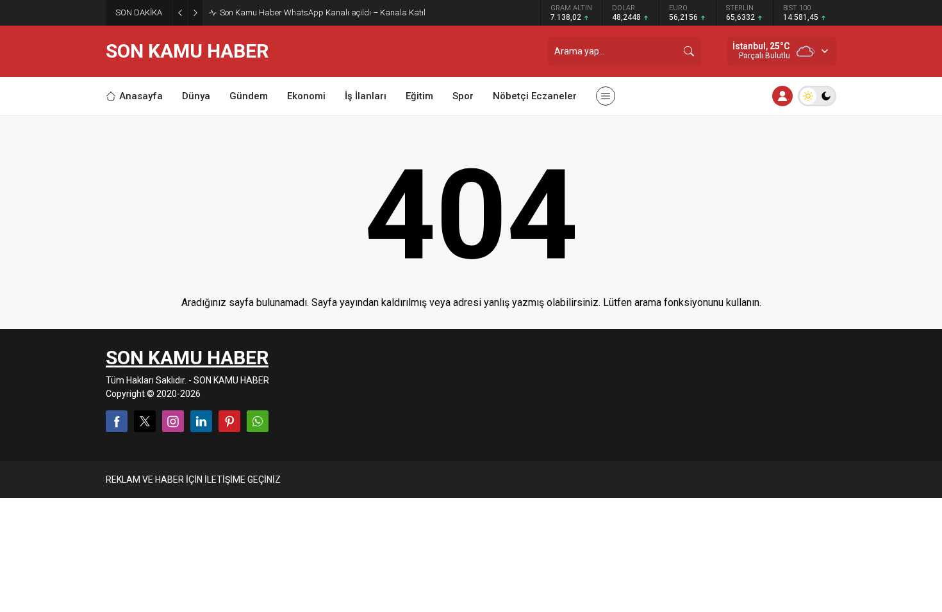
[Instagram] (173, 421)
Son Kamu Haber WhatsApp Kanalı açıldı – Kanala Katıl (323, 12)
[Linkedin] (201, 421)
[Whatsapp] (258, 421)
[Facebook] (117, 421)
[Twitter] (145, 421)
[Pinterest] (229, 421)
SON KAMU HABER (187, 51)
